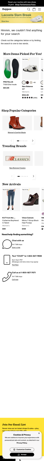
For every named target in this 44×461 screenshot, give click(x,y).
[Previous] (11, 141)
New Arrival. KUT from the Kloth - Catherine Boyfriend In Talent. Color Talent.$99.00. (11, 209)
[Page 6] (27, 176)
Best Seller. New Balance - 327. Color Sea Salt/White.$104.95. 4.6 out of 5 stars (30, 78)
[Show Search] (28, 9)
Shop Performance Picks (25, 4)
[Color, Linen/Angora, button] (31, 82)
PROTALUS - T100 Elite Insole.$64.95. (11, 73)
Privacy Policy (22, 443)
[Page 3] (22, 176)
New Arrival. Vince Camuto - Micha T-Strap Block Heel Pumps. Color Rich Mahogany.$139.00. (31, 209)
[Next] (33, 141)
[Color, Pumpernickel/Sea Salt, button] (27, 82)
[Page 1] (18, 176)
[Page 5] (25, 176)
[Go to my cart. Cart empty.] (34, 9)
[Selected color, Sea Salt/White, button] (24, 82)
